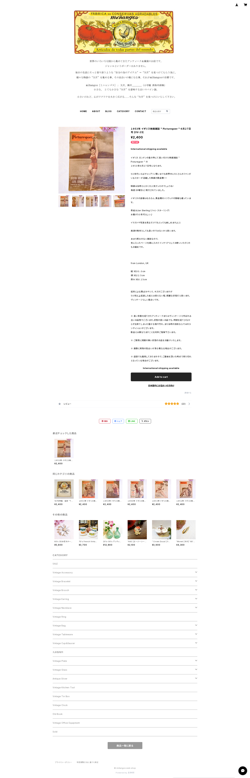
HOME (83, 111)
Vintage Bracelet (61, 581)
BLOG (108, 111)
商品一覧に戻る (125, 745)
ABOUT (96, 111)
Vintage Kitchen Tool (64, 687)
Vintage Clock (60, 705)
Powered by (122, 773)
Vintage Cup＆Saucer (64, 643)
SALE (55, 563)
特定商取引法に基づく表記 (87, 762)
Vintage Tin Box (61, 696)
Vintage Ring (59, 616)
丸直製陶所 (58, 652)
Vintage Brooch (61, 590)
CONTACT (140, 111)
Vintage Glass (60, 670)
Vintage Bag (59, 625)
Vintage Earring (61, 599)
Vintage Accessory (63, 572)
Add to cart (161, 376)
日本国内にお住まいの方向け (161, 385)
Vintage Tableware (63, 634)
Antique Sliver (60, 678)
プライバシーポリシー (63, 762)
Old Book (57, 714)
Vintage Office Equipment (66, 723)
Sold (55, 731)
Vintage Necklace (62, 608)
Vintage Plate (60, 661)
